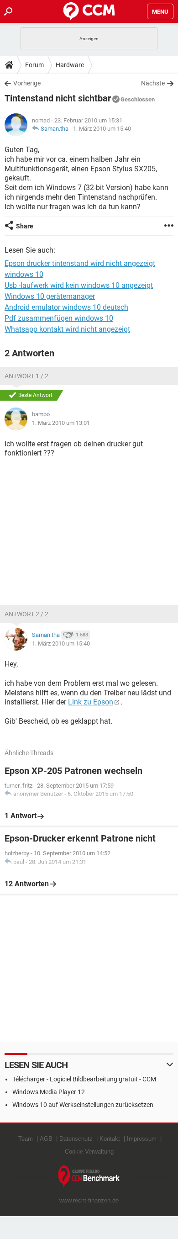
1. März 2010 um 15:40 (102, 128)
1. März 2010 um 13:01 (61, 422)
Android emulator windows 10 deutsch (66, 307)
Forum (34, 65)
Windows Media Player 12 (48, 1092)
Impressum (142, 1138)
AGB (46, 1138)
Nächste (153, 83)
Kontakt (109, 1138)
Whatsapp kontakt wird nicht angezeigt (67, 329)
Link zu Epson (90, 702)
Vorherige (27, 83)
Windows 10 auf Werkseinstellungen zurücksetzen (82, 1104)
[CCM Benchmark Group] (89, 1176)
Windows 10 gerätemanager (50, 296)
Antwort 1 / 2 (26, 376)
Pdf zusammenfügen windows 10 (59, 318)
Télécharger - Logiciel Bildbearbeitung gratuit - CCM (84, 1079)
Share (24, 226)
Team (25, 1138)
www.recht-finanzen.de (89, 1200)
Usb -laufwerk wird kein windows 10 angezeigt (79, 285)
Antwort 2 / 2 (26, 614)
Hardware (70, 65)
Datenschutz (76, 1138)
